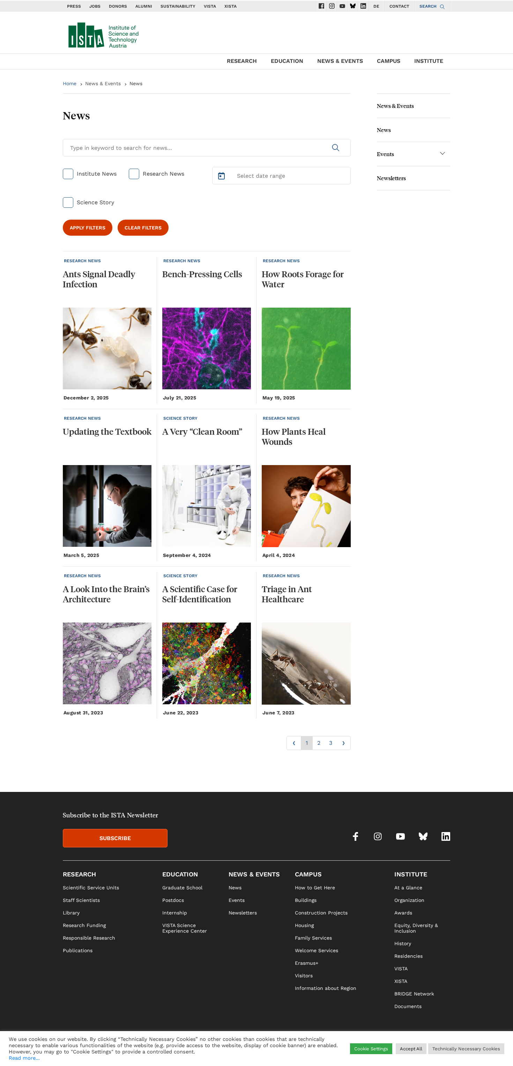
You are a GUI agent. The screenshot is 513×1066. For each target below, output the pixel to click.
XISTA (230, 6)
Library (71, 913)
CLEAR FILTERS (143, 227)
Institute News (97, 173)
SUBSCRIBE (115, 838)
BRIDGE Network (414, 994)
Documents (408, 1006)
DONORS (118, 6)
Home (69, 83)
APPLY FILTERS (87, 227)
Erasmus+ (306, 963)
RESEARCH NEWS (82, 260)
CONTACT (399, 6)
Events (385, 153)
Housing (304, 925)
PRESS (74, 6)
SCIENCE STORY (180, 418)
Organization (409, 900)
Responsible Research (89, 938)
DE (376, 6)
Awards (403, 913)
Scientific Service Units (91, 887)
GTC (445, 1050)
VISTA (210, 6)
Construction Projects (321, 913)
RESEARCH (242, 61)
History (402, 943)
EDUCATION (287, 61)
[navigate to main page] (103, 33)
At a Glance (408, 887)
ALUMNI (143, 6)
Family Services (313, 938)
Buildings (306, 900)
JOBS (95, 6)
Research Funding (84, 925)
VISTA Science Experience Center (184, 928)
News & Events (103, 83)
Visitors (304, 975)
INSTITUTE (428, 61)
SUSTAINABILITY (178, 6)
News (384, 129)
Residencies (408, 956)
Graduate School (182, 887)
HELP (357, 1050)
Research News (163, 173)
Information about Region (325, 988)
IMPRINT (378, 1050)
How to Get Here (315, 887)
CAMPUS (388, 61)
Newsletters (391, 178)
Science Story (95, 202)
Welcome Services (316, 950)
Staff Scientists (81, 900)
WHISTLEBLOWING (325, 1050)
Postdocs (173, 900)
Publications (77, 950)
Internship (174, 913)
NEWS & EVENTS (340, 61)
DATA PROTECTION (414, 1050)
